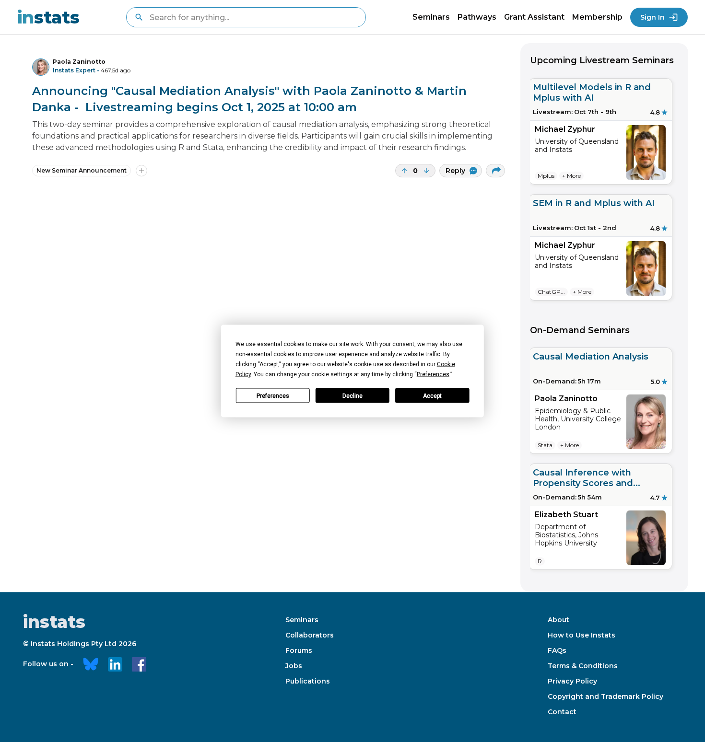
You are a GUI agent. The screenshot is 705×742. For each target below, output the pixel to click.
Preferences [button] (433, 374)
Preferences (273, 395)
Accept (432, 395)
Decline (352, 395)
